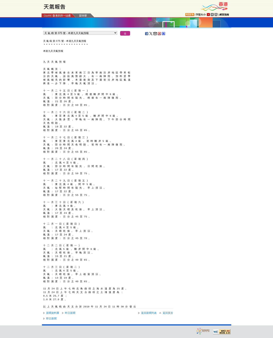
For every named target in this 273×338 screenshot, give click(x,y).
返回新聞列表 (149, 312)
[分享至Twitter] (151, 33)
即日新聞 (51, 318)
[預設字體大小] (208, 14)
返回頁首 (168, 312)
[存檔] (159, 33)
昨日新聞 (70, 312)
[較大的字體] (212, 14)
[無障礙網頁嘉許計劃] (203, 330)
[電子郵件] (155, 33)
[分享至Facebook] (147, 33)
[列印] (163, 33)
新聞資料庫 (52, 312)
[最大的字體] (216, 14)
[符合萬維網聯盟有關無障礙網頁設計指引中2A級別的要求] (221, 331)
